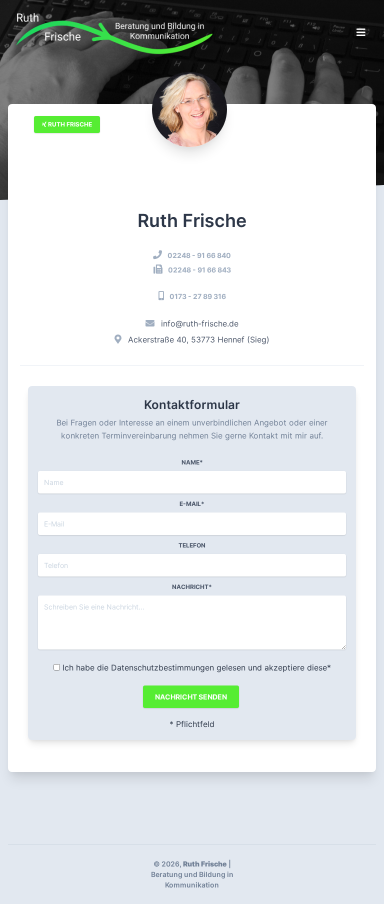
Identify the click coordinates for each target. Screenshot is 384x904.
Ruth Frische (69, 124)
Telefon (192, 545)
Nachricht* (192, 586)
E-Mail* (192, 504)
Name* (192, 462)
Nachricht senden (191, 696)
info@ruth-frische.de (199, 323)
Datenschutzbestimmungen (162, 667)
